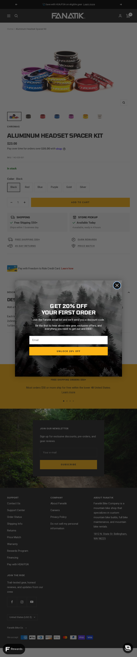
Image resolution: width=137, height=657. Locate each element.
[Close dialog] (117, 285)
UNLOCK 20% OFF (68, 351)
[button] (128, 648)
